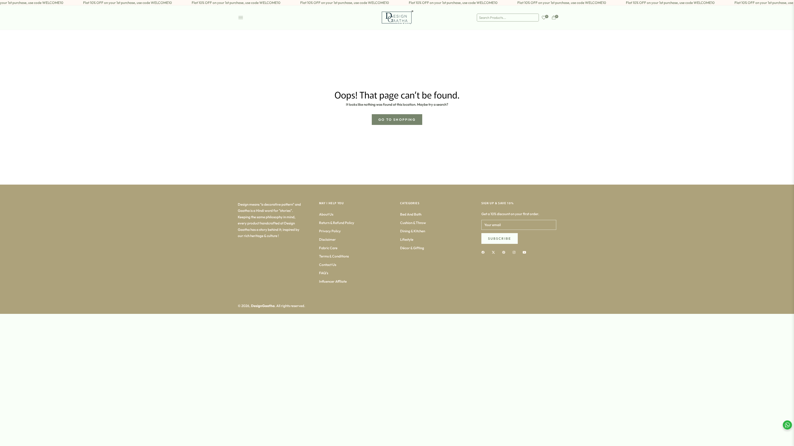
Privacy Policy (330, 231)
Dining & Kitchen (412, 231)
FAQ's (323, 273)
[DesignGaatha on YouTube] (525, 252)
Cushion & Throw (413, 223)
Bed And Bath (410, 214)
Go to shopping (397, 119)
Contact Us (327, 264)
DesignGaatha (263, 306)
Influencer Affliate (333, 281)
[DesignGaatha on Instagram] (515, 252)
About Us (326, 214)
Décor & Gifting (412, 248)
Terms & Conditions (334, 256)
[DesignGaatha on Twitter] (494, 252)
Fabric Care (328, 248)
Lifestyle (406, 239)
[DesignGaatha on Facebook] (484, 252)
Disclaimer (327, 239)
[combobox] (508, 17)
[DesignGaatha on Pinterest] (504, 252)
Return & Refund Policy (336, 223)
